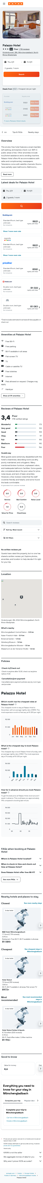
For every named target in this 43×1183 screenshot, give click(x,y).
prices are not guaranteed (12, 1145)
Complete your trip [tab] (13, 1101)
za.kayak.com (10, 1173)
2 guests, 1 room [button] (12, 68)
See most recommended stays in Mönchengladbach (32, 999)
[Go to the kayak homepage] (15, 3)
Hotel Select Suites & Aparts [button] (13, 1030)
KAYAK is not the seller (13, 1152)
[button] (4, 3)
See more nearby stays (33, 903)
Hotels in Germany (10, 1175)
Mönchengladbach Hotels (27, 1175)
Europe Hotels (29, 1173)
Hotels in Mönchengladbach (17, 1121)
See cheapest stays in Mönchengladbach (33, 950)
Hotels (19, 1173)
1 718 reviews (24, 49)
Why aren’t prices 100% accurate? (18, 1161)
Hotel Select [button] (7, 980)
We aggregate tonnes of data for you (19, 1157)
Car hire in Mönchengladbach (17, 1118)
